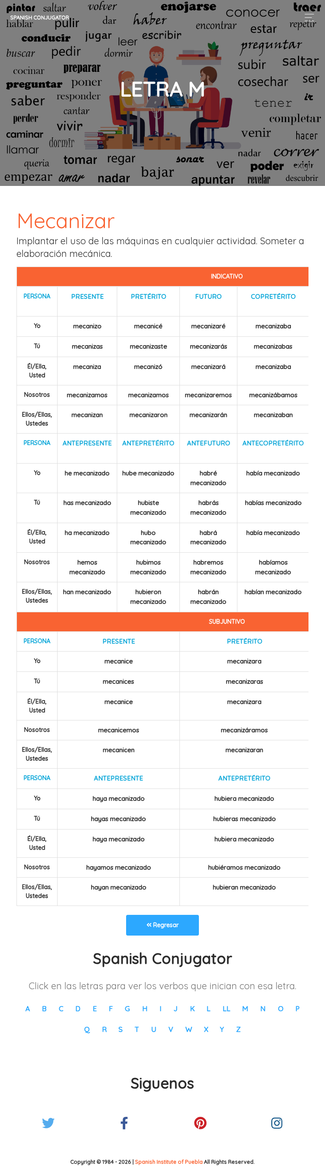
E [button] (95, 1008)
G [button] (127, 1008)
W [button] (188, 1029)
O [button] (281, 1008)
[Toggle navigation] (307, 17)
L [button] (208, 1008)
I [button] (161, 1008)
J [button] (176, 1008)
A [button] (27, 1008)
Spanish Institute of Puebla (169, 1161)
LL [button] (226, 1008)
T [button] (137, 1029)
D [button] (77, 1008)
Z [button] (238, 1029)
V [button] (170, 1029)
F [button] (111, 1008)
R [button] (104, 1029)
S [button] (120, 1029)
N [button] (263, 1008)
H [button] (145, 1008)
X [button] (206, 1029)
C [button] (61, 1008)
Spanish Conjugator (39, 17)
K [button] (192, 1008)
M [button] (245, 1008)
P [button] (297, 1008)
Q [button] (87, 1029)
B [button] (44, 1008)
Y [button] (222, 1029)
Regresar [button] (165, 925)
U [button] (154, 1029)
